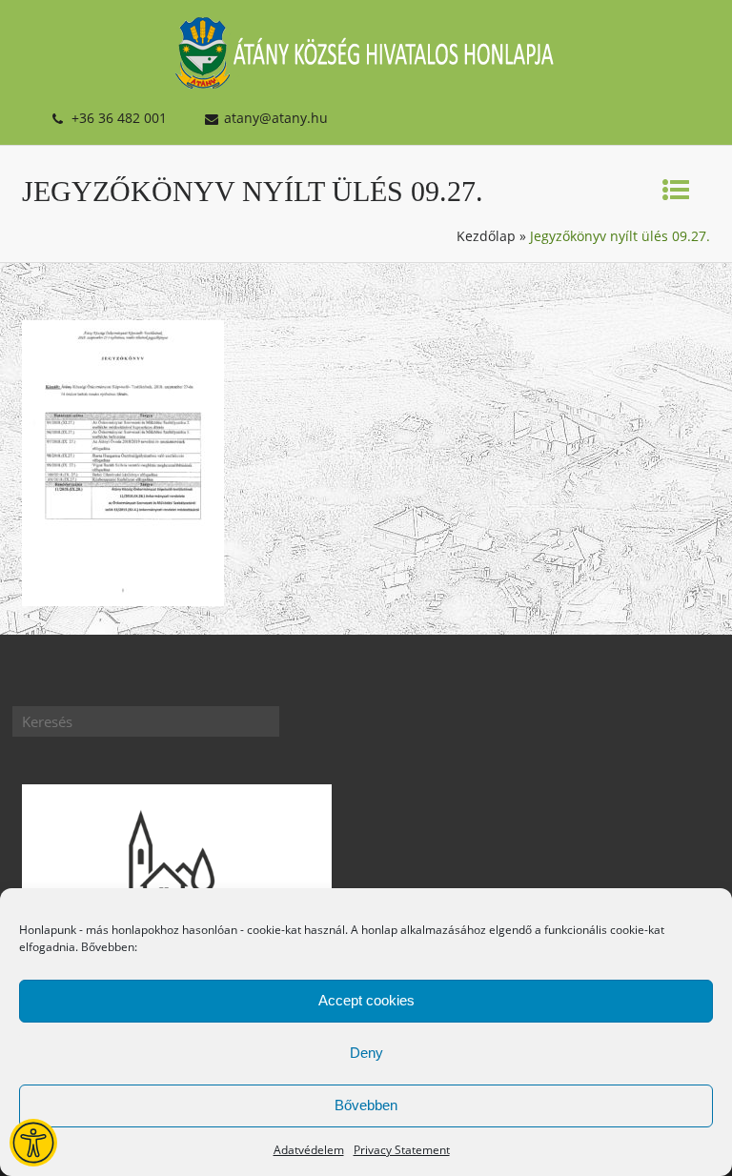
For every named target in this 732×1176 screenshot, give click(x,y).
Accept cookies (366, 1000)
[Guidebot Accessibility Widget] (33, 1142)
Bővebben (366, 1105)
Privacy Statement (402, 1150)
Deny (366, 1052)
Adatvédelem (309, 1150)
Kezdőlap (486, 236)
